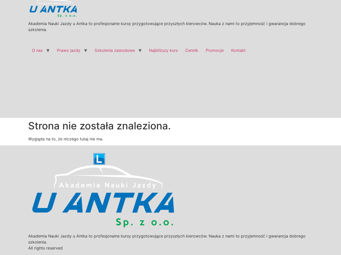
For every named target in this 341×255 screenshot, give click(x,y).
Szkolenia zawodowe (115, 50)
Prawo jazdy (68, 50)
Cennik (191, 50)
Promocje (215, 50)
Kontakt (238, 50)
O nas (37, 50)
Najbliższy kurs (163, 50)
